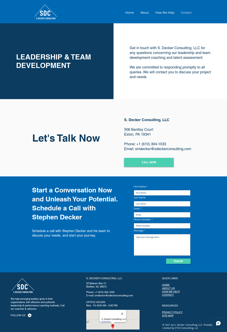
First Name (140, 186)
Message (139, 230)
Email (137, 208)
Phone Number (142, 219)
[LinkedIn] (29, 315)
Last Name (140, 197)
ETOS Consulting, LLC (186, 328)
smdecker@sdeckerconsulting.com (163, 149)
